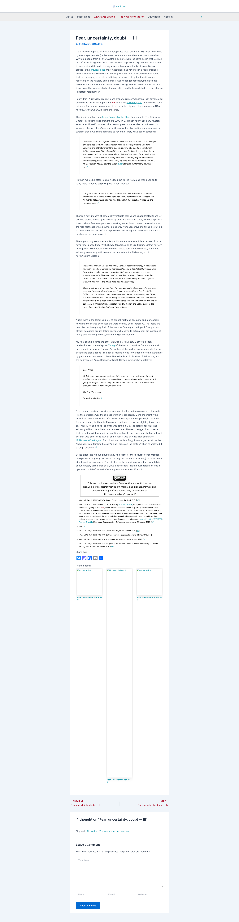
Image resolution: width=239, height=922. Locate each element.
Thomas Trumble (86, 522)
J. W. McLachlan (125, 504)
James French (109, 117)
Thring (111, 345)
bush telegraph (134, 102)
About (69, 16)
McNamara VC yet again (88, 440)
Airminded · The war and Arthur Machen (108, 831)
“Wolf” (120, 164)
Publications (83, 16)
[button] (201, 17)
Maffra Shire (123, 117)
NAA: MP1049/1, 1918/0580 (150, 519)
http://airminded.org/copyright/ (119, 494)
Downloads (154, 16)
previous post (97, 69)
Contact (168, 16)
